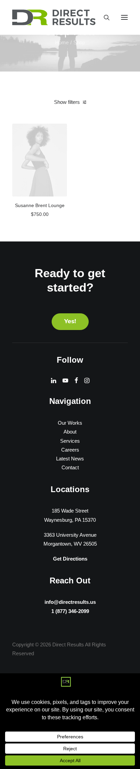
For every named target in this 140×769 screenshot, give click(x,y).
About (70, 432)
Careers (70, 450)
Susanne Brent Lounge (40, 205)
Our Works (70, 423)
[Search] (104, 17)
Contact (70, 467)
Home (62, 42)
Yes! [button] (70, 322)
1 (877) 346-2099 (70, 611)
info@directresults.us (70, 602)
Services (70, 441)
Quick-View (59, 131)
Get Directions (70, 559)
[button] (124, 17)
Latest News (70, 458)
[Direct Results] (54, 17)
